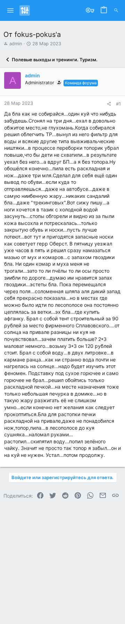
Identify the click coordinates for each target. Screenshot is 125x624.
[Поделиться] (109, 104)
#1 (118, 104)
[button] (10, 10)
